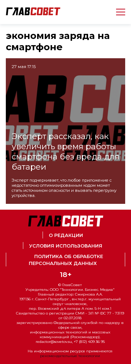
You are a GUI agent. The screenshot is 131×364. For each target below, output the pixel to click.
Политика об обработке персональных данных (66, 260)
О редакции (66, 235)
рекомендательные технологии (70, 355)
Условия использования (65, 246)
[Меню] (117, 12)
